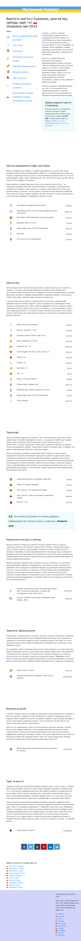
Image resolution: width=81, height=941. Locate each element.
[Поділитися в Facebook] (24, 847)
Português (62, 923)
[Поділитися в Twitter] (31, 847)
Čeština (61, 928)
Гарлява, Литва (15, 880)
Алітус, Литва (14, 878)
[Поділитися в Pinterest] (44, 847)
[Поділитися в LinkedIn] (50, 847)
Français (61, 935)
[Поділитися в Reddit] (57, 847)
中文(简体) (62, 931)
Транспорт (18, 51)
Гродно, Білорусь (16, 875)
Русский (61, 916)
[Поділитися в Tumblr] (37, 847)
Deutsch (61, 933)
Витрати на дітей (20, 72)
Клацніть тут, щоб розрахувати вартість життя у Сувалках (57, 123)
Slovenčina (62, 926)
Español (61, 921)
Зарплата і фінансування (24, 66)
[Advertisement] (40, 150)
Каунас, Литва (14, 885)
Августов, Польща (16, 866)
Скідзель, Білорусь (16, 883)
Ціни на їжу (18, 45)
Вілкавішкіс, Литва (16, 871)
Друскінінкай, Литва (17, 873)
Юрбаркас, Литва (16, 887)
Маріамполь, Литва (16, 868)
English (60, 914)
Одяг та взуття (19, 78)
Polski (60, 919)
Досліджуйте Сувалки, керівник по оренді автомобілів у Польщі (23, 97)
